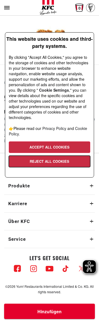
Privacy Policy (54, 128)
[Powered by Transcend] (7, 175)
